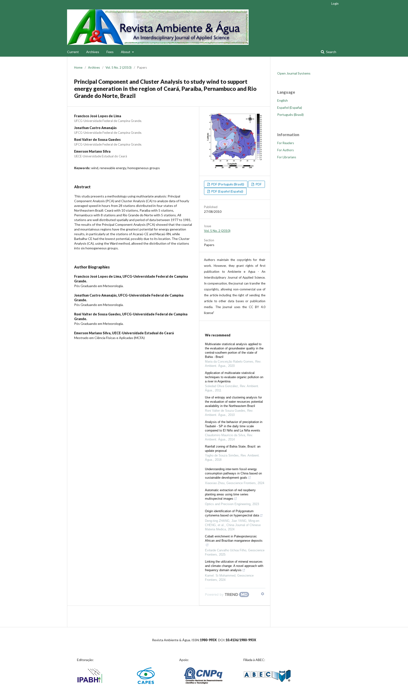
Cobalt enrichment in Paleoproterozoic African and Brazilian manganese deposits (234, 538)
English (282, 100)
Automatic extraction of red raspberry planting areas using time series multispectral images (230, 494)
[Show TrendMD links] (262, 594)
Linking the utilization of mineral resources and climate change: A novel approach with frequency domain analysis (234, 566)
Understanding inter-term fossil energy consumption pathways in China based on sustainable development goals (233, 473)
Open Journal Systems (293, 73)
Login (335, 3)
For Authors (285, 150)
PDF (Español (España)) (227, 191)
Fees (110, 52)
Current (73, 52)
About (126, 52)
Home (78, 67)
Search (330, 52)
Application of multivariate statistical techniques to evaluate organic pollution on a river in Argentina (234, 377)
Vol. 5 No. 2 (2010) (119, 67)
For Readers (285, 143)
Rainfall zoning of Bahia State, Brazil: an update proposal (232, 448)
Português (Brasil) (290, 115)
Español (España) (289, 107)
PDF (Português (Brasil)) (227, 184)
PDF (258, 184)
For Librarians (286, 157)
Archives (92, 52)
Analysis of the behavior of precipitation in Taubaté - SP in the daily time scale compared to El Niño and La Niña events (233, 426)
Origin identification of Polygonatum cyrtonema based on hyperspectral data (232, 513)
